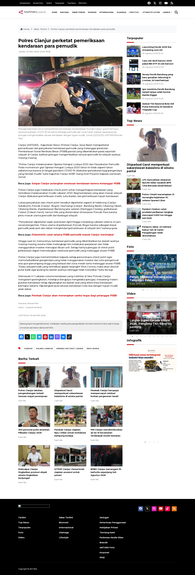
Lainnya (167, 12)
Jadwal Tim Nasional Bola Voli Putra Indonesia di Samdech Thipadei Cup (158, 107)
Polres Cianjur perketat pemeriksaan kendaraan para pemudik (83, 29)
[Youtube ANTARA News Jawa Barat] (166, 3)
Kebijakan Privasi (109, 527)
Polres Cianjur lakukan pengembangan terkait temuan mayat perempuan (32, 393)
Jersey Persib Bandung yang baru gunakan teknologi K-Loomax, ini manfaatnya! (157, 77)
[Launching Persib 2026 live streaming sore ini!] (134, 51)
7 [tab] (158, 336)
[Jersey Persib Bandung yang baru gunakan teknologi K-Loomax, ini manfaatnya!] (134, 78)
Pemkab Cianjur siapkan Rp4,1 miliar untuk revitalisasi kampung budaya (70, 432)
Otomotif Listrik (151, 12)
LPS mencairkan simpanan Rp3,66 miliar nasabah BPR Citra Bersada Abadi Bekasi (157, 183)
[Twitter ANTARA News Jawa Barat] (154, 3)
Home (54, 12)
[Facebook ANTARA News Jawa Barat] (149, 3)
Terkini (49, 3)
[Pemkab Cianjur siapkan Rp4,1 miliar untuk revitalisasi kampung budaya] (70, 416)
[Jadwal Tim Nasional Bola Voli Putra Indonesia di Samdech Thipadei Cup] (134, 108)
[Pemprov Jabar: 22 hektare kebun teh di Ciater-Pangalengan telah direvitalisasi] (134, 231)
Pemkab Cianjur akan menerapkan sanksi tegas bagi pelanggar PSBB (74, 295)
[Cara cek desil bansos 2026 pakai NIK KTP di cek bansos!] (134, 64)
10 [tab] (171, 336)
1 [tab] (143, 289)
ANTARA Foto (107, 547)
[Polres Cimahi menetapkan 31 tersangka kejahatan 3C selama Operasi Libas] (134, 198)
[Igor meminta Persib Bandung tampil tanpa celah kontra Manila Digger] (134, 93)
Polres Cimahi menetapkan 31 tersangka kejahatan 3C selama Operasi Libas (158, 197)
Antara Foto (38, 3)
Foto (130, 246)
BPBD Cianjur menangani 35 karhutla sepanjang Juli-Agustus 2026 (106, 472)
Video (131, 293)
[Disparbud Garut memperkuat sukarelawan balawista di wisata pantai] (70, 376)
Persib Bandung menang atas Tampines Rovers (151, 278)
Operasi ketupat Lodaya (69, 349)
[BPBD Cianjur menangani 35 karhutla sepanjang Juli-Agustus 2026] (106, 455)
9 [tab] (166, 336)
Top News (71, 3)
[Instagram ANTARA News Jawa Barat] (160, 3)
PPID (102, 557)
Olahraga (121, 12)
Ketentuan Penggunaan (113, 522)
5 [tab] (160, 289)
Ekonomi (92, 12)
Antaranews (25, 3)
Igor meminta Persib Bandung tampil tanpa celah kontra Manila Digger (158, 92)
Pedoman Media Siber (111, 537)
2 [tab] (147, 289)
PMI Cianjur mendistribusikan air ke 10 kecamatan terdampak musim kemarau (106, 432)
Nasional (64, 12)
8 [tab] (162, 336)
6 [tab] (153, 336)
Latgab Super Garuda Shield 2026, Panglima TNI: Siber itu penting (151, 324)
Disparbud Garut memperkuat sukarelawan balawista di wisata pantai (68, 393)
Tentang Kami (107, 532)
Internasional (106, 12)
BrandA (104, 542)
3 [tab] (151, 289)
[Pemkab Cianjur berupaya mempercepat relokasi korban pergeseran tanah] (106, 376)
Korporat (104, 552)
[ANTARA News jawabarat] (32, 12)
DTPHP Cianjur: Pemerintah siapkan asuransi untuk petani (69, 472)
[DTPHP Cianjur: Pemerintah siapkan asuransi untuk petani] (70, 455)
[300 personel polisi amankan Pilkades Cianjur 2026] (34, 416)
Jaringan (104, 517)
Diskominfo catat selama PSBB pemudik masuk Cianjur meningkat (73, 234)
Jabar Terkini (78, 12)
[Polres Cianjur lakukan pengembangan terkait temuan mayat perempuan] (34, 376)
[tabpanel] (152, 271)
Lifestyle (133, 12)
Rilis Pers (83, 3)
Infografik (134, 340)
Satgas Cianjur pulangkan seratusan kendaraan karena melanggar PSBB (76, 183)
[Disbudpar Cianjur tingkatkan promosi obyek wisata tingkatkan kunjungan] (34, 455)
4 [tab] (156, 289)
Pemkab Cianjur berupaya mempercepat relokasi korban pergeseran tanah (105, 393)
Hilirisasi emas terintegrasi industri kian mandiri (149, 430)
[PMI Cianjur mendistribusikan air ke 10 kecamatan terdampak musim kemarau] (106, 416)
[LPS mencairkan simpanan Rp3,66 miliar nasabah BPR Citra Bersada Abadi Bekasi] (134, 184)
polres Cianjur (44, 349)
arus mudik (93, 349)
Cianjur (28, 349)
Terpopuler (59, 3)
